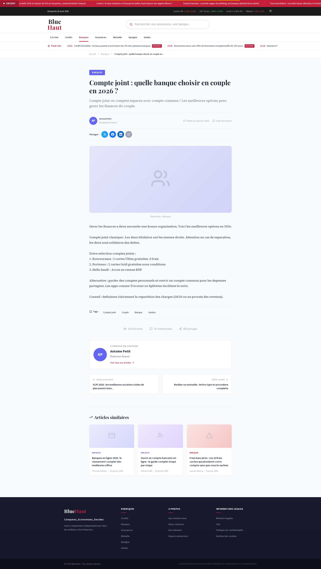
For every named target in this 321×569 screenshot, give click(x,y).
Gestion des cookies (226, 536)
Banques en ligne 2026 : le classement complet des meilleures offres (107, 461)
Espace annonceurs (178, 536)
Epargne (133, 37)
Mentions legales (224, 518)
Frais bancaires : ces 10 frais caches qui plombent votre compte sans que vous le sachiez (209, 461)
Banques (83, 37)
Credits (68, 37)
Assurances (100, 37)
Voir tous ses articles (120, 362)
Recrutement (175, 530)
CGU (218, 524)
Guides (147, 37)
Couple (125, 312)
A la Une (54, 37)
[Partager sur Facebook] (112, 134)
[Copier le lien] (128, 134)
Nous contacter (176, 524)
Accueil (92, 54)
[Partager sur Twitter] (104, 134)
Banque (138, 312)
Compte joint (109, 312)
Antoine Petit (105, 118)
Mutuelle (117, 37)
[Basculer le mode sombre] (271, 11)
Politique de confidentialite (229, 530)
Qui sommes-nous (178, 518)
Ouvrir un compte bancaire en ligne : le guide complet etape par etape (158, 461)
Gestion (152, 312)
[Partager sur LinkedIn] (120, 134)
